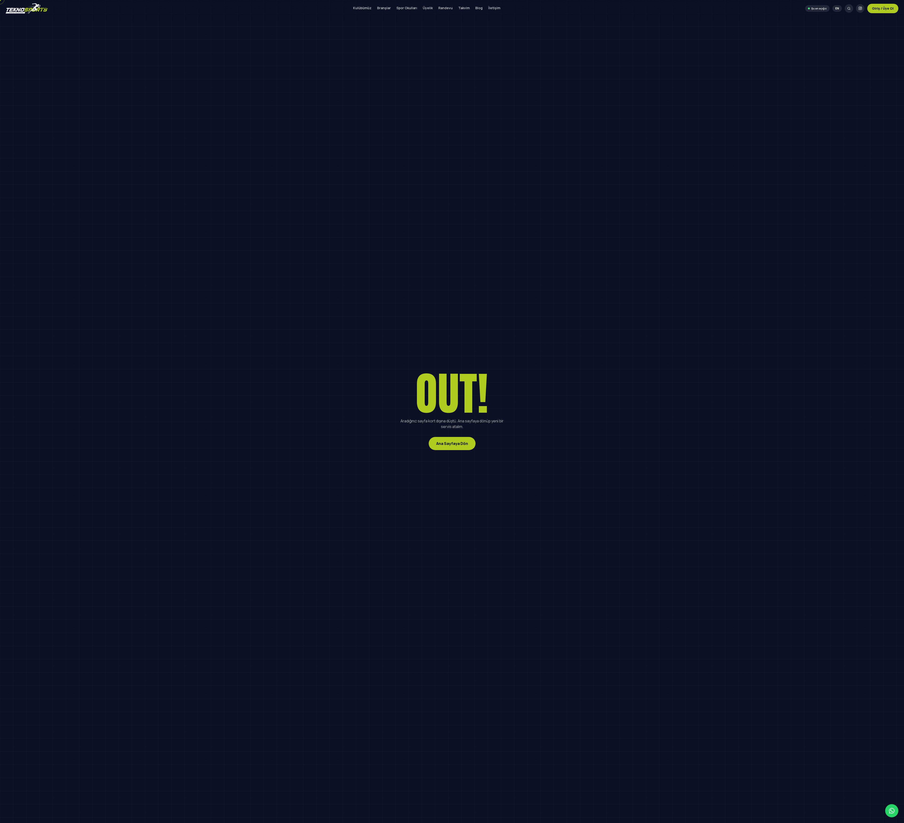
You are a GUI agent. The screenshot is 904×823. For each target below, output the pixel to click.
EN (837, 8)
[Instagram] (860, 8)
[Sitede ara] (849, 8)
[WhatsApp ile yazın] (891, 810)
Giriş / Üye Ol (883, 8)
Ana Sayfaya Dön (452, 443)
